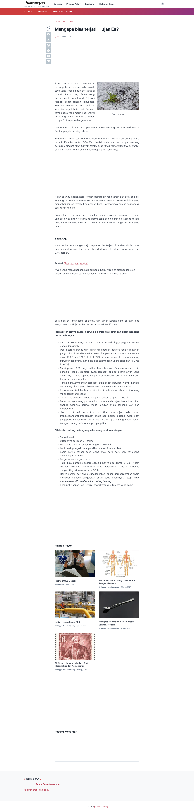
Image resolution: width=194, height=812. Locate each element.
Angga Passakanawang (48, 784)
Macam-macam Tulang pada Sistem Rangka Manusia (117, 582)
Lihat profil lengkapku (38, 789)
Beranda (58, 4)
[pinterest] (48, 56)
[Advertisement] (97, 59)
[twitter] (48, 39)
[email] (48, 61)
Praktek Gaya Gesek (65, 580)
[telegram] (48, 50)
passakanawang (101, 806)
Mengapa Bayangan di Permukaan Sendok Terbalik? (116, 623)
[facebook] (48, 34)
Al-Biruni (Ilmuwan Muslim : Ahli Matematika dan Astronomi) (71, 664)
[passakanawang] (36, 3)
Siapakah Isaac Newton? (76, 263)
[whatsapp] (48, 45)
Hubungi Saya (106, 4)
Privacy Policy (73, 4)
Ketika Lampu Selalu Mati (67, 622)
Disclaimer (89, 4)
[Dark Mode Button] (162, 4)
